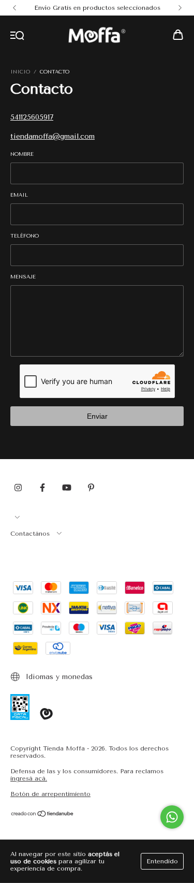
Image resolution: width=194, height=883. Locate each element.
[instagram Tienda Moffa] (18, 487)
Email (19, 195)
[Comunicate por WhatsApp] (172, 817)
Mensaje (23, 277)
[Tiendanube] (42, 815)
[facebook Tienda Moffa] (42, 487)
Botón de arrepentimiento (50, 794)
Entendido (162, 861)
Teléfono (24, 236)
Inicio (20, 72)
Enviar (97, 416)
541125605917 (31, 117)
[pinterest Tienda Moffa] (91, 487)
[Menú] (17, 36)
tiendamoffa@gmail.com (52, 136)
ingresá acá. (28, 778)
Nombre (22, 154)
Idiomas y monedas (58, 676)
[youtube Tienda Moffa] (66, 487)
